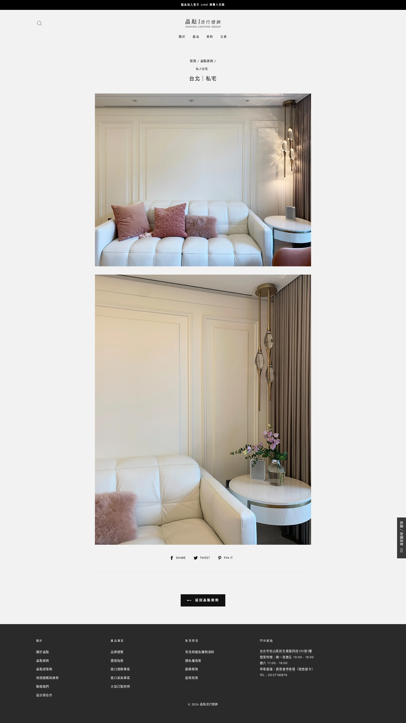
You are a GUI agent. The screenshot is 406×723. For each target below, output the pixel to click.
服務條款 (191, 669)
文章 (223, 37)
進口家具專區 (120, 678)
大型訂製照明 (120, 686)
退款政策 (191, 678)
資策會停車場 (285, 669)
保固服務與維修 (47, 678)
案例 (210, 37)
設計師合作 (44, 695)
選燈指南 (117, 660)
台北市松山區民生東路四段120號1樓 (286, 651)
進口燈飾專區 (120, 669)
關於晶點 (42, 652)
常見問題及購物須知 (199, 652)
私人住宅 (202, 69)
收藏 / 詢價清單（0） (401, 538)
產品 (196, 37)
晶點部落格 (44, 669)
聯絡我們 (42, 686)
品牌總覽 (117, 652)
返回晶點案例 (206, 600)
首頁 (193, 61)
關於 (182, 37)
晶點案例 (206, 61)
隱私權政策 (193, 660)
